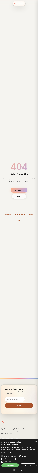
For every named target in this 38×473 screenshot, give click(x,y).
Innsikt (31, 215)
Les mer (17, 453)
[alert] (19, 456)
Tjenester (8, 215)
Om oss (19, 220)
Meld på (19, 405)
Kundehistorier (20, 215)
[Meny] (23, 3)
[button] (19, 470)
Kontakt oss (19, 196)
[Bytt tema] (19, 3)
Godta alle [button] (10, 465)
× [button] (36, 441)
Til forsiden (18, 190)
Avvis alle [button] (28, 465)
